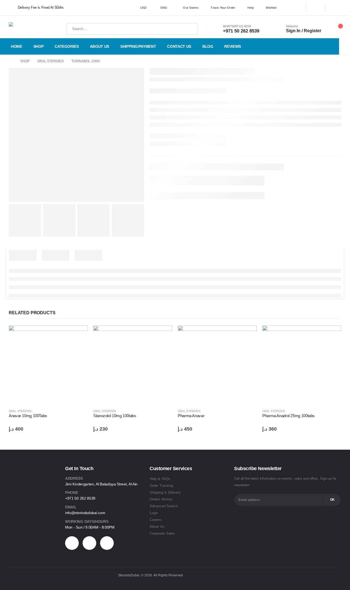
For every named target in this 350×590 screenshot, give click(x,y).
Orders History (161, 499)
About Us (99, 46)
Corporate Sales (162, 533)
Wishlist (271, 7)
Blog (207, 46)
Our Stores (191, 7)
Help (250, 7)
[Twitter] (316, 7)
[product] (48, 364)
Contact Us (179, 46)
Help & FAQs (160, 479)
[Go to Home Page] (11, 61)
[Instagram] (335, 7)
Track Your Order (223, 7)
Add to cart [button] (79, 334)
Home (16, 46)
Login (154, 513)
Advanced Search (164, 506)
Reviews (232, 46)
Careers (156, 520)
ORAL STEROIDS (20, 411)
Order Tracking (161, 486)
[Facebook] (296, 7)
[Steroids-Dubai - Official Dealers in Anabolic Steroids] (26, 29)
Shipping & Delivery (165, 492)
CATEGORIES (67, 46)
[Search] (189, 28)
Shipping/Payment (138, 46)
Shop (38, 46)
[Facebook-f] (72, 543)
